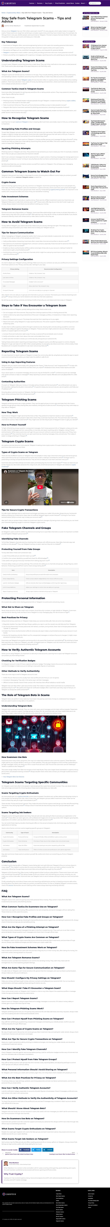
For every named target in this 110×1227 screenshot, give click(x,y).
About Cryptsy (91, 1193)
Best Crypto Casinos (60, 1196)
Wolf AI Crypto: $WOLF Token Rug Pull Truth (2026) (98, 155)
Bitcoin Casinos (59, 1209)
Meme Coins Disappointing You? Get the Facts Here (99, 176)
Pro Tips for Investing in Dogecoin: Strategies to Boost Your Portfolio (98, 79)
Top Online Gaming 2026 (93, 1200)
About (83, 3)
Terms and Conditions (93, 1205)
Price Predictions (59, 1198)
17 (77, 419)
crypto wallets (70, 100)
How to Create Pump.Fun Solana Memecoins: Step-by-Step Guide (99, 111)
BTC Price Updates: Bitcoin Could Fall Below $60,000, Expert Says (99, 253)
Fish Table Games (60, 1207)
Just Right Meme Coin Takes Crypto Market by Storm (98, 209)
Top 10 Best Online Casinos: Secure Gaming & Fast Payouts (99, 18)
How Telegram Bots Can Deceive (13, 777)
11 (26, 330)
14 (12, 369)
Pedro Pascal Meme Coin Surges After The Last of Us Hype (99, 187)
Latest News (70, 3)
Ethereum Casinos (60, 1212)
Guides (77, 3)
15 (57, 384)
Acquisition (90, 1198)
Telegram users (26, 80)
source (11, 885)
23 (63, 640)
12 (27, 330)
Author (89, 1207)
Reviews (39, 3)
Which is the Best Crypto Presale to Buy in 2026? (98, 28)
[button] (25, 1150)
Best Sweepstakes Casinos (61, 1205)
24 (15, 687)
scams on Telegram (22, 122)
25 (23, 766)
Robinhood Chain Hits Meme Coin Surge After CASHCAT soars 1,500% (98, 100)
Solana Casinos (59, 1214)
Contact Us (90, 1196)
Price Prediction (60, 3)
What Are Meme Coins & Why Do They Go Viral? (98, 197)
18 (62, 457)
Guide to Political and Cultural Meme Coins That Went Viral (99, 57)
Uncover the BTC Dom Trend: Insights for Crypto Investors (99, 220)
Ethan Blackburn (14, 1162)
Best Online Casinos (60, 1202)
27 (36, 800)
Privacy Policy (91, 1202)
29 (9, 866)
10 (68, 240)
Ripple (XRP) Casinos (60, 1218)
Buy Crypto (48, 3)
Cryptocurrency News (13, 12)
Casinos (31, 3)
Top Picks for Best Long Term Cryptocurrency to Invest (98, 90)
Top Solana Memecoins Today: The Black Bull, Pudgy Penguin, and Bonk (98, 122)
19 (67, 459)
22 (68, 612)
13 (68, 365)
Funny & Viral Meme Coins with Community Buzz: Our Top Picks (99, 68)
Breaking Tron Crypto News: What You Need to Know (98, 231)
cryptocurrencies (23, 796)
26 (29, 771)
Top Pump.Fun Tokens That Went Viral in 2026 (99, 143)
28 (24, 805)
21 (16, 543)
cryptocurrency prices (57, 189)
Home (3, 12)
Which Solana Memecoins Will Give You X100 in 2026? (99, 241)
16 (55, 405)
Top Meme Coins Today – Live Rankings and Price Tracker (98, 133)
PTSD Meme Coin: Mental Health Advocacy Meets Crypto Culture (98, 46)
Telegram (14, 31)
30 (61, 868)
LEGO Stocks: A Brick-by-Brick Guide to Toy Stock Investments (98, 166)
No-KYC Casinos (59, 1216)
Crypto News (59, 1193)
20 (27, 533)
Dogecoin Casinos (60, 1221)
